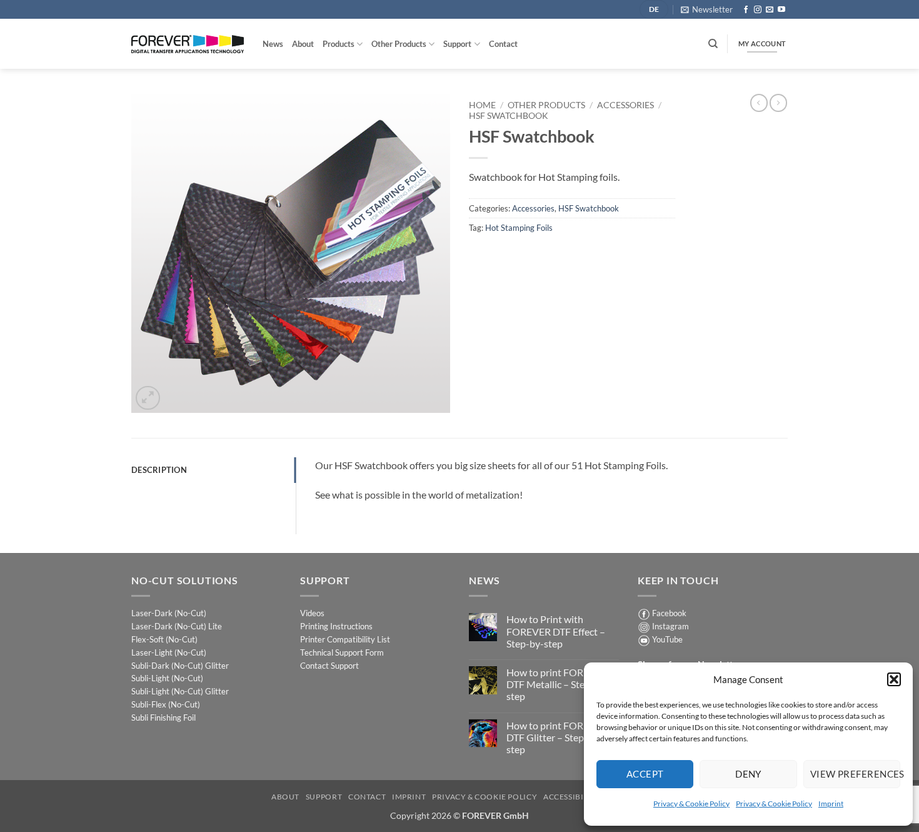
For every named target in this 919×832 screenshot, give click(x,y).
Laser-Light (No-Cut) (168, 652)
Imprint (830, 803)
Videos (312, 613)
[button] (894, 679)
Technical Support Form (342, 652)
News (273, 44)
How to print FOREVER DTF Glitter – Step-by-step (557, 737)
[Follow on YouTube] (781, 10)
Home (482, 105)
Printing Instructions (336, 626)
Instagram (670, 626)
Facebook (669, 613)
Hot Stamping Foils (519, 228)
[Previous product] (778, 102)
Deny (748, 773)
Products (338, 44)
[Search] (713, 44)
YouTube (667, 639)
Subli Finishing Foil (163, 718)
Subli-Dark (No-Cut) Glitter (180, 666)
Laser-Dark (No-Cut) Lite (176, 626)
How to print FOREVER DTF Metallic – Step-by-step (557, 684)
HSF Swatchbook (508, 116)
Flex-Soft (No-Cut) (164, 639)
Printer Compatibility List (345, 639)
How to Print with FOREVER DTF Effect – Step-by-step (555, 631)
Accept (645, 773)
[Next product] (759, 102)
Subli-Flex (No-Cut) (165, 704)
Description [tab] (159, 470)
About (303, 44)
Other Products (398, 44)
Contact (503, 44)
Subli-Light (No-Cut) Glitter (180, 691)
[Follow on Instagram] (757, 10)
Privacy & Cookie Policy (691, 803)
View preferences (855, 773)
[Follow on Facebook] (746, 10)
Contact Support (329, 666)
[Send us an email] (769, 10)
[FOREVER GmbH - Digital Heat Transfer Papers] (187, 44)
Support (457, 44)
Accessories (625, 105)
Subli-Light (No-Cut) (167, 678)
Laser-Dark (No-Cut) (168, 613)
